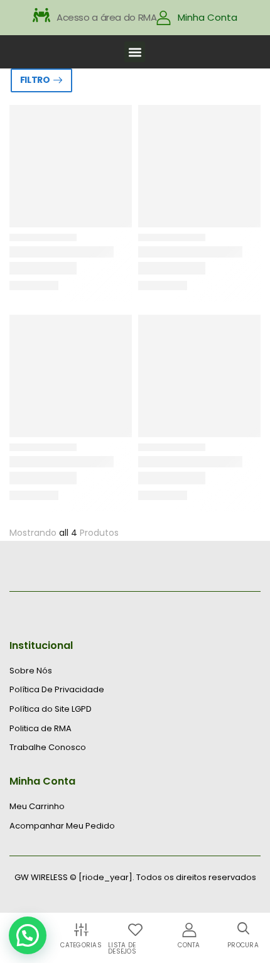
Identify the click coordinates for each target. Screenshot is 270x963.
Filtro (35, 79)
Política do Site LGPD (50, 709)
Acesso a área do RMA (107, 17)
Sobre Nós (30, 671)
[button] (134, 51)
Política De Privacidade (56, 690)
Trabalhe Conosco (47, 748)
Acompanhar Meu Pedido (62, 826)
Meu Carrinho (37, 807)
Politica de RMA (40, 729)
